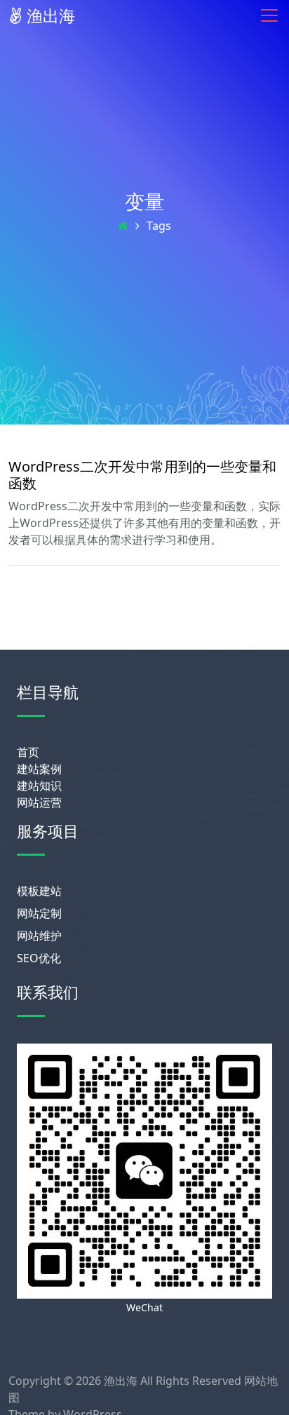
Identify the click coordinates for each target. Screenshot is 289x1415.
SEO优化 (39, 958)
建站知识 (39, 785)
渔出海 (48, 15)
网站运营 (39, 802)
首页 (28, 752)
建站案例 (39, 769)
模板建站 (39, 890)
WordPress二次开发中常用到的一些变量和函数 (142, 475)
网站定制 (39, 913)
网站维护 (39, 935)
